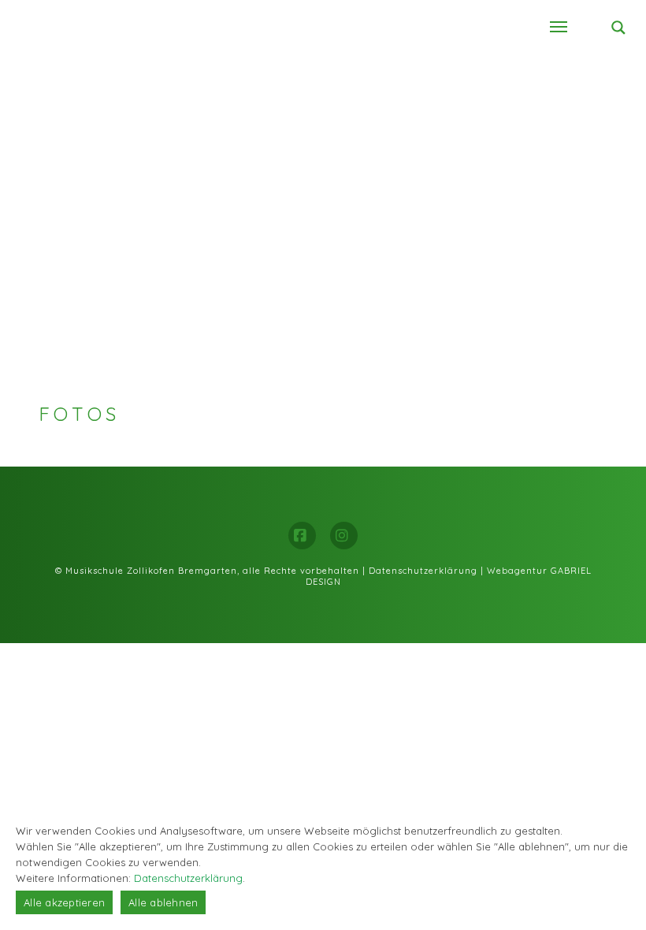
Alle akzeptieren (64, 902)
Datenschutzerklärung (423, 570)
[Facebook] (302, 535)
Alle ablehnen (163, 902)
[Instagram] (344, 535)
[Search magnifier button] (618, 28)
